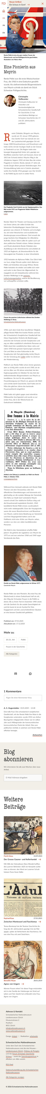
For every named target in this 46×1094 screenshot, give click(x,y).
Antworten (37, 735)
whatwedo (34, 1036)
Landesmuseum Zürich (14, 1051)
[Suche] (3, 3)
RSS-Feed (9, 1064)
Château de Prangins (31, 1051)
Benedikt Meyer (10, 980)
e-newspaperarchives (10, 479)
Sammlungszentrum (28, 1056)
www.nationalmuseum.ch (15, 1031)
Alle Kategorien (11, 654)
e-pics (6, 214)
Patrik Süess (8, 856)
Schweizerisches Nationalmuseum (15, 322)
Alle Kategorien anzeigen (15, 1077)
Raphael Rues (9, 918)
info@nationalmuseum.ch (15, 1028)
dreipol (14, 1036)
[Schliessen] (42, 3)
